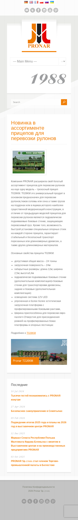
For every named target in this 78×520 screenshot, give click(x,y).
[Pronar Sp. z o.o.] (39, 47)
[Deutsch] (26, 2)
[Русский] (47, 2)
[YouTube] (50, 11)
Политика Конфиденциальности (38, 487)
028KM (32, 333)
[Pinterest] (55, 11)
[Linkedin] (44, 11)
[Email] (26, 11)
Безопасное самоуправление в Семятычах (36, 411)
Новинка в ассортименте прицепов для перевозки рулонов (33, 130)
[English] (31, 2)
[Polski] (41, 2)
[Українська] (52, 2)
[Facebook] (38, 11)
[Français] (36, 2)
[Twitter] (32, 11)
